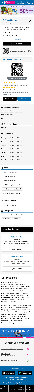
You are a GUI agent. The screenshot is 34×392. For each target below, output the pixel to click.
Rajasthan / (11, 297)
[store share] (30, 21)
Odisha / (27, 295)
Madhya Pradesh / (7, 293)
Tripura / (13, 299)
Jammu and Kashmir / (21, 289)
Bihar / (22, 284)
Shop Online (29, 389)
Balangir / (21, 305)
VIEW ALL (24, 98)
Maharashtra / (18, 293)
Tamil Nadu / (25, 297)
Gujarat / (23, 286)
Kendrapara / (5, 316)
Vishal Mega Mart (17, 237)
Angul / (10, 305)
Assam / (17, 284)
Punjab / (4, 297)
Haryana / (29, 286)
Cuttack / (4, 312)
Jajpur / (14, 314)
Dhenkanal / (12, 312)
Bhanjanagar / (6, 310)
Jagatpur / (26, 312)
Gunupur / (19, 312)
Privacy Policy (24, 377)
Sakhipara (14, 205)
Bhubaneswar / (26, 310)
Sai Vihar (5, 205)
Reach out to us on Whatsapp (9, 361)
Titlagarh (13, 323)
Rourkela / (28, 318)
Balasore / (27, 305)
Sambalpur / (5, 320)
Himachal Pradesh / (7, 289)
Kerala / (20, 291)
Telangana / (5, 299)
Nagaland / (20, 295)
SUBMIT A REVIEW (10, 98)
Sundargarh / (5, 323)
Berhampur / (19, 307)
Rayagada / (21, 318)
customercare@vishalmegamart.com (12, 349)
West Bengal (14, 302)
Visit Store (21, 389)
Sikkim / (18, 297)
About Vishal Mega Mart (12, 377)
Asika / (15, 305)
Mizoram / (13, 295)
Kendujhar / (14, 316)
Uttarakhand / (6, 302)
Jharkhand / (5, 291)
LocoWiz (17, 384)
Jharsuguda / (21, 314)
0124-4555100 (5, 354)
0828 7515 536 (17, 269)
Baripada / (11, 307)
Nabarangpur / (23, 316)
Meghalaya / (5, 295)
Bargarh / (4, 307)
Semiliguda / (14, 320)
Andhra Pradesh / (14, 282)
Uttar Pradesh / (21, 299)
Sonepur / (21, 320)
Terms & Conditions (17, 379)
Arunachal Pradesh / (8, 284)
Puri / (15, 318)
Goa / (18, 286)
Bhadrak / (26, 307)
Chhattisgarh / (6, 286)
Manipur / (26, 293)
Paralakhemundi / (7, 318)
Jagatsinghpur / (6, 314)
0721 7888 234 (9, 32)
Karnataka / (13, 291)
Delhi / (13, 286)
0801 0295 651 (17, 249)
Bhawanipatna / (16, 310)
